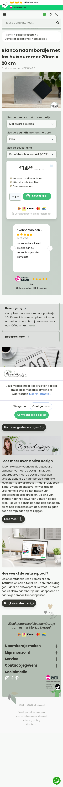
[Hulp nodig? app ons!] (44, 14)
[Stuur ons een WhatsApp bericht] (57, 781)
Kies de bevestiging (19, 148)
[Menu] (4, 14)
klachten (31, 724)
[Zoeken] (57, 23)
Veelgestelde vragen (31, 712)
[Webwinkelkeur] (53, 686)
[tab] (31, 317)
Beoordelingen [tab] (15, 337)
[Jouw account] (56, 14)
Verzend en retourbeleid (31, 716)
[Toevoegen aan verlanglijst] (51, 165)
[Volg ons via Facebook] (12, 678)
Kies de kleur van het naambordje (28, 117)
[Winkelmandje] (60, 12)
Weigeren (19, 406)
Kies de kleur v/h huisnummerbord (28, 132)
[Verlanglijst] (50, 14)
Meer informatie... (40, 394)
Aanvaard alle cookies (31, 415)
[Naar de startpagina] (31, 373)
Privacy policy (31, 720)
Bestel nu (39, 196)
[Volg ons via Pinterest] (17, 678)
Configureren (41, 406)
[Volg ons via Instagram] (7, 678)
